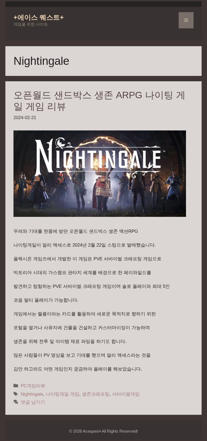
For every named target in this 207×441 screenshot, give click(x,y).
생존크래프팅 (95, 394)
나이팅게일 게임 (62, 394)
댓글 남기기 (33, 402)
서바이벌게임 (126, 394)
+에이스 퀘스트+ (38, 17)
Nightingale (32, 394)
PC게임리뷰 (33, 385)
